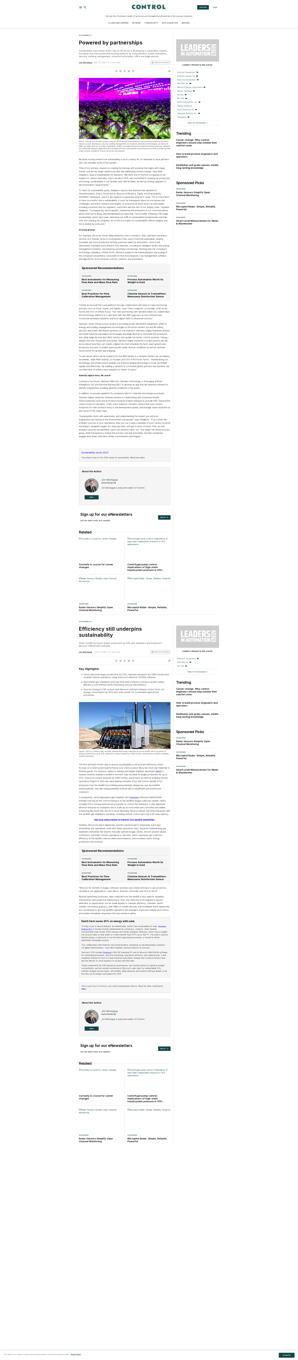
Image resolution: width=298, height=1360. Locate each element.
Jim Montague (85, 62)
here (142, 457)
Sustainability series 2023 (94, 452)
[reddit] (129, 71)
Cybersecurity (151, 23)
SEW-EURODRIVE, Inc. (187, 102)
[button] (80, 7)
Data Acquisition (170, 23)
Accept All (286, 1355)
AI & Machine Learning (118, 23)
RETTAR (180, 98)
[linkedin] (120, 71)
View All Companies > (197, 123)
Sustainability (85, 35)
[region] (149, 1355)
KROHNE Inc (182, 83)
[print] (169, 71)
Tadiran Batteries (184, 106)
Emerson (134, 797)
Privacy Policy (76, 1354)
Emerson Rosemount (186, 72)
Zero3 (158, 771)
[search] (85, 7)
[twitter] (125, 71)
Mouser (180, 95)
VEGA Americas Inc (185, 109)
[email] (133, 71)
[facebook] (116, 71)
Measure (186, 23)
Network (136, 23)
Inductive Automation (186, 80)
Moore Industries (184, 91)
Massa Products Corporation (190, 87)
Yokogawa (181, 117)
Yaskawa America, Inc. (187, 113)
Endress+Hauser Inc (186, 76)
